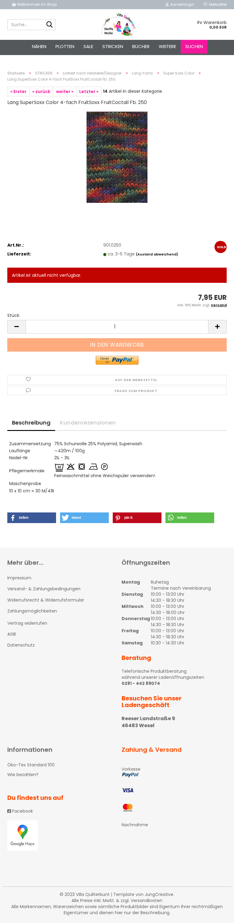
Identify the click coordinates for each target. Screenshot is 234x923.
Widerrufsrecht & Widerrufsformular (45, 600)
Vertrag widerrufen (27, 623)
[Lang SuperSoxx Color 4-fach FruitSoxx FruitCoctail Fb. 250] (117, 157)
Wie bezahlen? (22, 775)
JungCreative (159, 894)
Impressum (19, 578)
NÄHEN (39, 46)
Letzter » (88, 91)
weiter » (64, 91)
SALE (88, 46)
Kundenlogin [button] (181, 4)
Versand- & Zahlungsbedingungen (43, 589)
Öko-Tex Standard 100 (31, 765)
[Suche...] (49, 24)
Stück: (13, 315)
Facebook (22, 811)
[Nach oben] (217, 913)
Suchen (194, 46)
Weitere (167, 46)
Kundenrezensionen (88, 422)
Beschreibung (31, 422)
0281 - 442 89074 (141, 683)
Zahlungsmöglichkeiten (32, 611)
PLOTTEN (64, 46)
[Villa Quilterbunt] (117, 24)
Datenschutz (21, 645)
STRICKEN (112, 46)
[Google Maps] (59, 835)
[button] (31, 517)
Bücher (141, 46)
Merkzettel (217, 4)
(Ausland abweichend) (157, 254)
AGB (11, 634)
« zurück (41, 91)
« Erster (18, 91)
